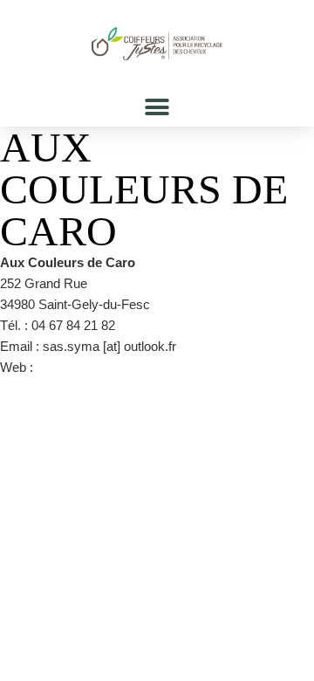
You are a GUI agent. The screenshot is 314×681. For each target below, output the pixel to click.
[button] (157, 107)
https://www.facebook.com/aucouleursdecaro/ (167, 367)
